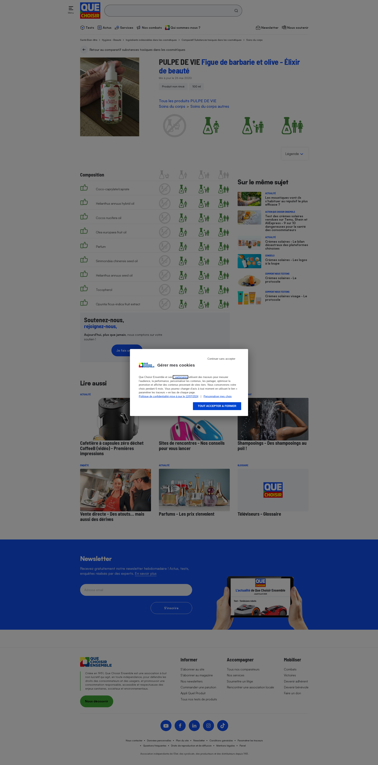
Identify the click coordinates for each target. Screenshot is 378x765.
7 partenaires (180, 377)
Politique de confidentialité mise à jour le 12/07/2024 (168, 396)
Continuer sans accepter (221, 358)
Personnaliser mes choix (218, 396)
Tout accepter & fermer (217, 406)
